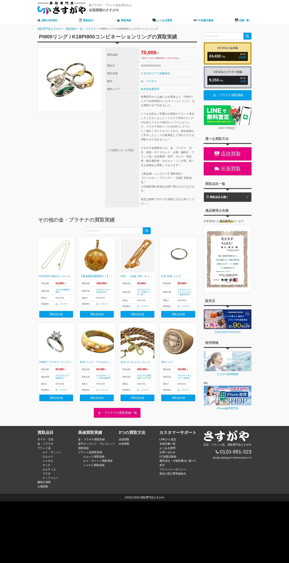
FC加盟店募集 (167, 456)
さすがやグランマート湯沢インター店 (144, 292)
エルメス (47, 456)
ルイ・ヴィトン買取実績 (98, 460)
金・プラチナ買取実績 (91, 439)
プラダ (46, 473)
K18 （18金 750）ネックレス (139, 276)
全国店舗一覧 (167, 443)
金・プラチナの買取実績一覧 (117, 412)
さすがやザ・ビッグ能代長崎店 (103, 376)
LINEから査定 (167, 439)
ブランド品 (44, 448)
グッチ (46, 465)
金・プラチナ (149, 81)
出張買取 (230, 168)
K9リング (167, 362)
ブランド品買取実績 (90, 452)
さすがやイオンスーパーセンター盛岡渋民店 (185, 292)
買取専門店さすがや (152, 497)
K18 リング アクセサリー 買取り (101, 362)
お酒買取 (42, 486)
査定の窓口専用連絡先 (172, 473)
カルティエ (49, 469)
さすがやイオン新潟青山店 (103, 290)
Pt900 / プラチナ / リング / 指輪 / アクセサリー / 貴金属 (72, 362)
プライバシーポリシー (172, 469)
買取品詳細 (56, 314)
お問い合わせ (167, 452)
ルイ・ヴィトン (51, 452)
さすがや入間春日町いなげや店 (144, 376)
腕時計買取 (44, 482)
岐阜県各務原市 (150, 89)
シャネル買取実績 (94, 465)
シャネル (47, 460)
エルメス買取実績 (94, 456)
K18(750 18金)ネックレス (54, 276)
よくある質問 (167, 448)
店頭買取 (230, 154)
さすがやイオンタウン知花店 (185, 376)
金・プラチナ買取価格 (228, 95)
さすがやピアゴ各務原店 (155, 73)
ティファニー (50, 478)
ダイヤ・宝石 (45, 439)
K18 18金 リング (171, 276)
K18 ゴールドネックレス (135, 362)
